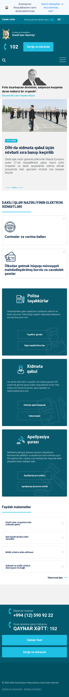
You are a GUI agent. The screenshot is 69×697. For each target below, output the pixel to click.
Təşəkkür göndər (35, 334)
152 (53, 628)
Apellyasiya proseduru (34, 475)
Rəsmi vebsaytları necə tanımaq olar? (51, 7)
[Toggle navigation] (62, 59)
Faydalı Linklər (8, 19)
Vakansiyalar (34, 416)
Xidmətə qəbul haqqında (35, 405)
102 (14, 47)
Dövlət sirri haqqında (12, 689)
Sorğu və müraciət (38, 46)
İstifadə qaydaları (32, 689)
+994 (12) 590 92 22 (33, 615)
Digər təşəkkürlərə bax (34, 345)
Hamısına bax (55, 577)
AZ (59, 19)
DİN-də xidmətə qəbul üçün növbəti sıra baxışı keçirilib (29, 150)
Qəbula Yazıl (34, 640)
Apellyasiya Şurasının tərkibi (34, 486)
